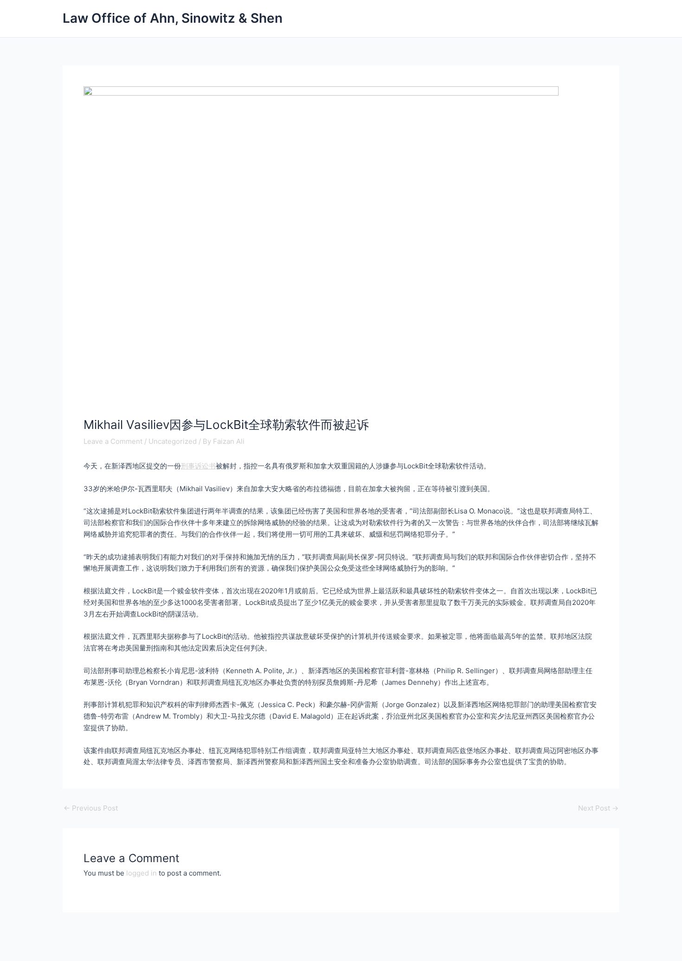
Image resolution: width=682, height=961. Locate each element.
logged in (141, 873)
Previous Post (91, 808)
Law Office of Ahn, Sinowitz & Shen (173, 18)
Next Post (598, 808)
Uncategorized (172, 441)
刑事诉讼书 (198, 465)
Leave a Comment (113, 441)
